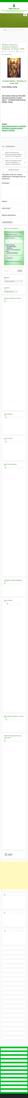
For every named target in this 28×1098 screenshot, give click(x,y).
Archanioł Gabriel (7, 54)
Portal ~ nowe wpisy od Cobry (12, 250)
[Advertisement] (14, 875)
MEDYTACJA (14, 9)
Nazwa (5, 201)
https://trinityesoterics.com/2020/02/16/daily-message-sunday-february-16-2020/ (14, 128)
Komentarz (6, 183)
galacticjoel (12, 51)
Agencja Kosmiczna (12, 253)
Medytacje (9, 248)
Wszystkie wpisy (11, 246)
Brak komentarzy (21, 51)
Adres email (6, 208)
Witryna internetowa (9, 215)
